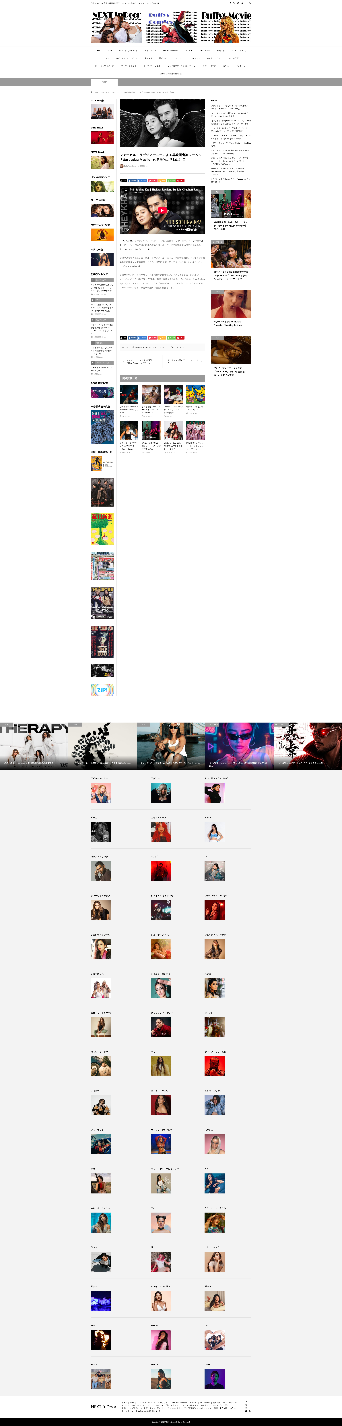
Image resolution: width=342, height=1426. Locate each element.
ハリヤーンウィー (214, 58)
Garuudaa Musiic (141, 347)
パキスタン (195, 58)
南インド (148, 58)
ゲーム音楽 (234, 58)
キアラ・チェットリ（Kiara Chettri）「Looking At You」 (231, 144)
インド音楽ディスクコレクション (182, 66)
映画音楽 (221, 50)
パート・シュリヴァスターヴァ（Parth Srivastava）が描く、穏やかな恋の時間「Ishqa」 (227, 171)
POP (110, 50)
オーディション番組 (151, 66)
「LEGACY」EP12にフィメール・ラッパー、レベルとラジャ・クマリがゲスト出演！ (231, 137)
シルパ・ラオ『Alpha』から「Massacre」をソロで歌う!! (230, 180)
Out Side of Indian (170, 50)
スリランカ (178, 58)
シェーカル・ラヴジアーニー (158, 347)
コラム (226, 66)
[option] (34, 746)
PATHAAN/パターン (131, 241)
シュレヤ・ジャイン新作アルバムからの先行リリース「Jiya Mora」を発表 (230, 114)
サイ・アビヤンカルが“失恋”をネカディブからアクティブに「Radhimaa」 (230, 151)
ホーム (98, 50)
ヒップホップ (150, 50)
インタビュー (241, 66)
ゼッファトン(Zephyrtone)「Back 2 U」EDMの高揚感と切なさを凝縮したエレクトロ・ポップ (231, 122)
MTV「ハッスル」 (239, 50)
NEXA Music (205, 50)
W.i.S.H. (189, 50)
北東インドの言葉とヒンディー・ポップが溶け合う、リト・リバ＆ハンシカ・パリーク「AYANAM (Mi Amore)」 (230, 161)
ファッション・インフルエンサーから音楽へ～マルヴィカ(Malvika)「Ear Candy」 (230, 107)
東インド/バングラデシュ (126, 58)
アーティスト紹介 (128, 66)
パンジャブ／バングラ (128, 50)
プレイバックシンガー (178, 347)
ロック (106, 58)
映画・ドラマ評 (209, 66)
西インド (163, 58)
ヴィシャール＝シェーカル (136, 249)
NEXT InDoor (103, 1407)
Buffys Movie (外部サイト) (171, 74)
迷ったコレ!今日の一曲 (104, 66)
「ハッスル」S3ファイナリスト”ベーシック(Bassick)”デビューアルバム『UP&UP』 (229, 129)
